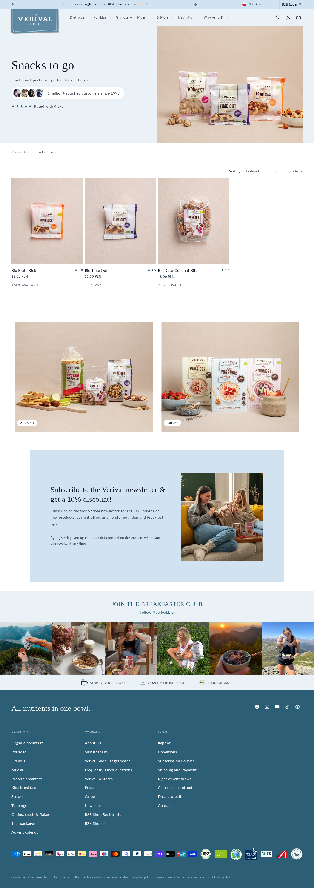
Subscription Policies (176, 760)
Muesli (17, 769)
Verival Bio (19, 152)
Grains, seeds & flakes (30, 814)
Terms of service (117, 877)
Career (91, 796)
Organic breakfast (27, 743)
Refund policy (71, 877)
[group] (26, 648)
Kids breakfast (24, 787)
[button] (78, 17)
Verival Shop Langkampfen (108, 760)
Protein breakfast (26, 778)
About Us (93, 743)
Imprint (164, 743)
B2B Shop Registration (104, 814)
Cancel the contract (175, 787)
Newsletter (94, 805)
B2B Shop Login (98, 823)
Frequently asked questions (108, 769)
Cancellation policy (218, 877)
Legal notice (193, 877)
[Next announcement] (195, 4)
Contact (165, 805)
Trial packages (23, 823)
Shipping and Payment (177, 769)
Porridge (18, 752)
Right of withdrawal (175, 778)
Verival (27, 877)
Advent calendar (25, 832)
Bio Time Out (96, 270)
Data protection (172, 796)
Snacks (17, 796)
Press (89, 787)
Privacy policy (93, 877)
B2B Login (289, 4)
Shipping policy (142, 877)
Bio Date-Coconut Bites (178, 270)
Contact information (168, 877)
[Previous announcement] (13, 4)
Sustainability (96, 752)
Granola (18, 760)
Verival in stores (99, 778)
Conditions (167, 752)
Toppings (19, 805)
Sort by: (235, 171)
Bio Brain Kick (23, 270)
